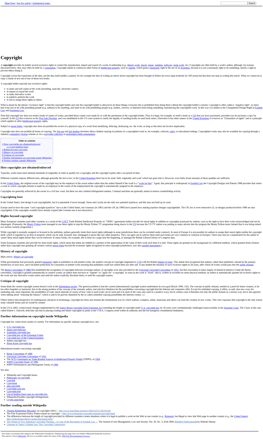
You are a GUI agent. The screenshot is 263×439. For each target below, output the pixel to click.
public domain (246, 264)
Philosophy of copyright (18, 377)
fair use (60, 131)
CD (194, 115)
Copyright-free (14, 391)
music (151, 65)
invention (185, 67)
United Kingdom (201, 118)
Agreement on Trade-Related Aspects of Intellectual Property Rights (49, 359)
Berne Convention (14, 270)
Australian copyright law (18, 332)
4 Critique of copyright (13, 155)
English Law (197, 183)
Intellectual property (32, 121)
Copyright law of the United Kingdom (25, 338)
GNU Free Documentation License (76, 436)
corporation (50, 67)
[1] (143, 294)
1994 (97, 359)
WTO (14, 359)
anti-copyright (13, 386)
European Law (17, 110)
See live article (24, 3)
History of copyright (23, 256)
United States (13, 183)
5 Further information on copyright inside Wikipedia (27, 157)
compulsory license (18, 134)
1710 (139, 262)
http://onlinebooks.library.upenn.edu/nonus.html (30, 419)
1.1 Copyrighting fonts (17, 146)
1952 (176, 270)
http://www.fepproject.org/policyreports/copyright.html (88, 413)
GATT (65, 221)
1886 (28, 270)
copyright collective (53, 134)
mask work (178, 65)
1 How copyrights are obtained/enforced (21, 144)
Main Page (10, 3)
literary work (133, 65)
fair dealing (74, 131)
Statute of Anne (165, 262)
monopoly (155, 67)
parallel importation (151, 245)
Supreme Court (231, 307)
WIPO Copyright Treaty (18, 362)
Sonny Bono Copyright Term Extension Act (81, 307)
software (168, 65)
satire (172, 131)
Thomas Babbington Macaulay (21, 410)
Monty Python (34, 224)
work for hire (145, 183)
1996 (35, 362)
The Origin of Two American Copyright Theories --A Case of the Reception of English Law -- (52, 421)
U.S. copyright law (150, 307)
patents (131, 67)
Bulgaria (169, 416)
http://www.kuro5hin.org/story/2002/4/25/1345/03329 (85, 410)
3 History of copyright (12, 152)
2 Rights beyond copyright (14, 149)
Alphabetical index (41, 3)
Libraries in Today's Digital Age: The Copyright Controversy (36, 424)
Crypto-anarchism (15, 399)
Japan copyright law (16, 329)
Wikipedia (22, 436)
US (17, 118)
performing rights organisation (80, 134)
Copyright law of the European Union (25, 335)
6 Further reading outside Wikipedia (19, 160)
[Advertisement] (26, 30)
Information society (68, 286)
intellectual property (110, 67)
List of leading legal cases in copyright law (27, 394)
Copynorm (12, 383)
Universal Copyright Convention (154, 270)
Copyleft (11, 380)
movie (144, 65)
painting (159, 65)
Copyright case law (16, 388)
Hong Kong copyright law (19, 343)
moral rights (16, 126)
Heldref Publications (185, 421)
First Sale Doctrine (48, 118)
